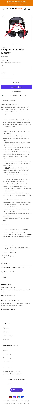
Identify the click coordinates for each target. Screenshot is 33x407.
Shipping (9, 62)
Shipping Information (7, 295)
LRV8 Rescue (10, 400)
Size (2, 65)
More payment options (16, 91)
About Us (5, 332)
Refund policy (27, 400)
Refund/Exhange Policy (8, 309)
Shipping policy (26, 403)
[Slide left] (13, 44)
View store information (9, 100)
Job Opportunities (8, 335)
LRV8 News (6, 339)
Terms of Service (7, 361)
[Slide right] (20, 44)
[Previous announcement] (3, 3)
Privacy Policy (7, 358)
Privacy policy (8, 403)
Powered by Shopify (17, 400)
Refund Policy (7, 354)
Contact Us (6, 328)
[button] (3, 9)
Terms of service (17, 403)
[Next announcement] (30, 3)
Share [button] (4, 277)
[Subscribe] (26, 384)
